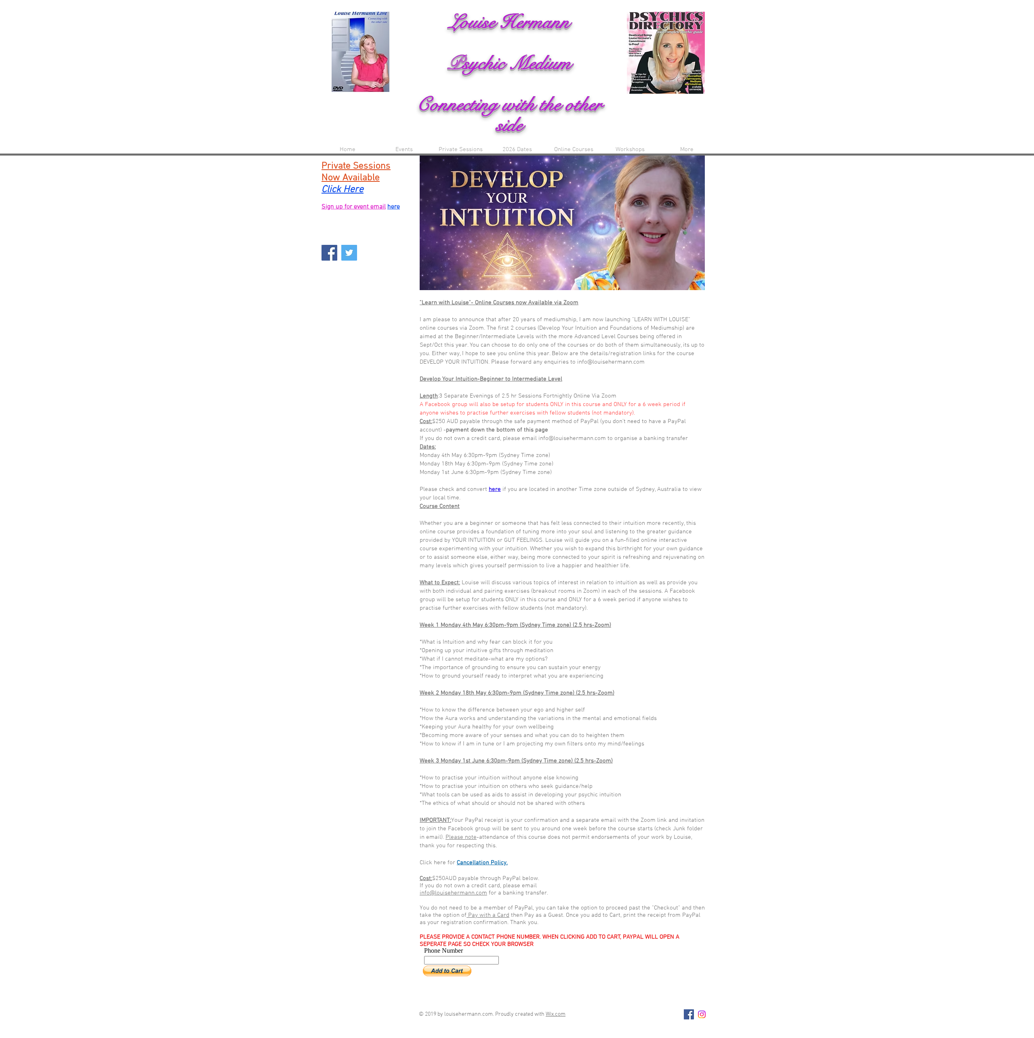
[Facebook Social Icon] (689, 1014)
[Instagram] (702, 1014)
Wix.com (555, 1014)
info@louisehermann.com (453, 893)
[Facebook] (329, 253)
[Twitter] (349, 253)
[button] (573, 149)
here (495, 489)
